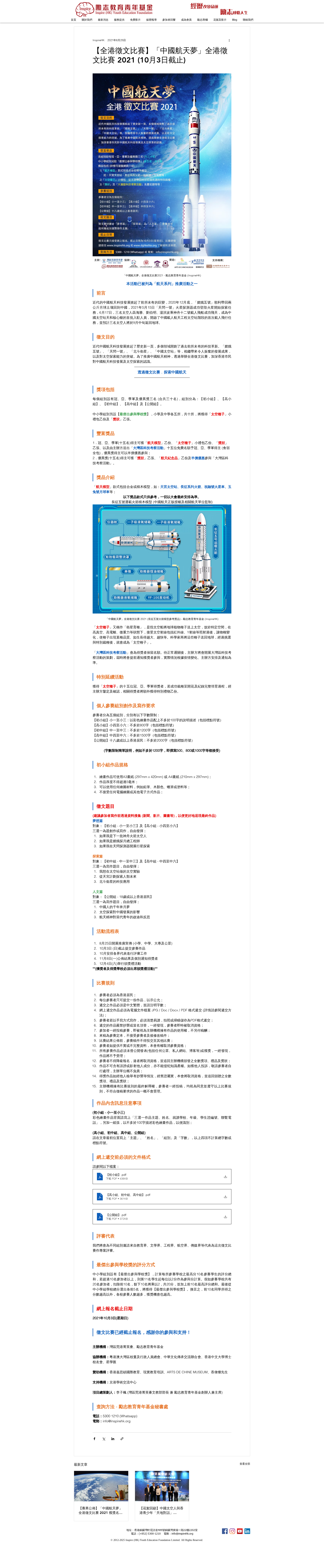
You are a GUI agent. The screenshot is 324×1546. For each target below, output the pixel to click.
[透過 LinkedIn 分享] (113, 1438)
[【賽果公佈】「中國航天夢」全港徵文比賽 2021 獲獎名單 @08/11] (101, 1486)
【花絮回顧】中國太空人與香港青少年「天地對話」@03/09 (161, 1510)
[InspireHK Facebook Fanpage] (225, 1531)
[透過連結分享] (122, 1438)
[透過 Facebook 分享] (94, 1438)
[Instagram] (232, 1531)
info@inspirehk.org (182, 1533)
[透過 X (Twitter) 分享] (103, 1438)
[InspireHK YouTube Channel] (240, 1531)
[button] (87, 20)
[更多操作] (229, 40)
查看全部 (245, 1463)
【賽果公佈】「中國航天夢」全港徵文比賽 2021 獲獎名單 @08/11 (100, 1510)
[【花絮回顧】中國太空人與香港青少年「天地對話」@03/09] (162, 1486)
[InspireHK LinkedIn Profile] (247, 1531)
